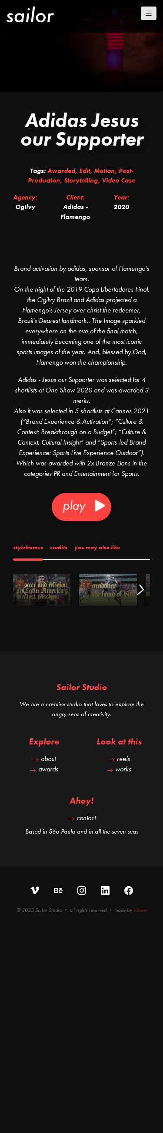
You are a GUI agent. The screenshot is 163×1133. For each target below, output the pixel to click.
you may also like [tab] (97, 547)
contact (86, 817)
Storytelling (81, 180)
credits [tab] (58, 547)
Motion (104, 170)
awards (48, 769)
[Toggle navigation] (148, 13)
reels (123, 758)
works (123, 769)
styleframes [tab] (28, 547)
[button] (140, 589)
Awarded (61, 170)
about (48, 758)
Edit (84, 170)
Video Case (118, 180)
